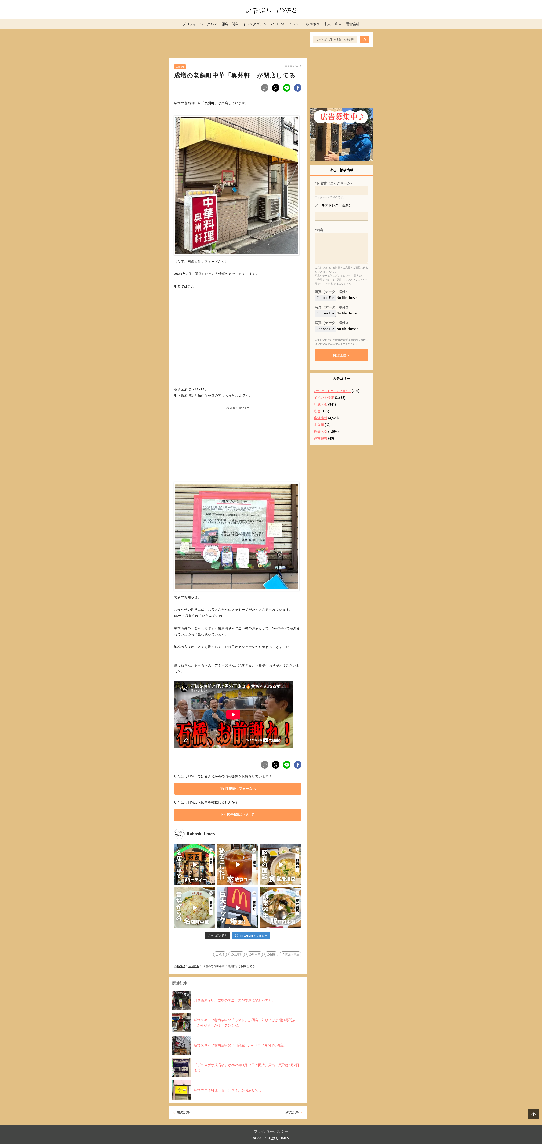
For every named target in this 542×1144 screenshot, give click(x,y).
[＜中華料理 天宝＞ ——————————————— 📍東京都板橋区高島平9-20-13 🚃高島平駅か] (194, 907)
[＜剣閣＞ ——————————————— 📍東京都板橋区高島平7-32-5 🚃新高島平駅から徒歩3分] (194, 864)
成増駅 (238, 954)
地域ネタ (320, 404)
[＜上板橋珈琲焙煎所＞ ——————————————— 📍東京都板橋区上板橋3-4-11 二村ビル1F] (237, 864)
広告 (338, 24)
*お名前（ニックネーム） (334, 183)
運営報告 (320, 438)
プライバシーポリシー (271, 1131)
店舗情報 (180, 66)
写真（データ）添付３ (332, 323)
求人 (327, 24)
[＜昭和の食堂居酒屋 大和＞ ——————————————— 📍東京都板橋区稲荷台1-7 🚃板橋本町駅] (280, 864)
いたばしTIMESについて (332, 391)
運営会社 (352, 24)
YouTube (277, 24)
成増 (221, 954)
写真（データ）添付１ (332, 292)
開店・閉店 (229, 24)
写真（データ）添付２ (332, 307)
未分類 (319, 425)
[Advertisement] (238, 43)
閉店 (273, 954)
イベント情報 (324, 398)
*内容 (319, 230)
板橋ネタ (313, 24)
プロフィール (193, 24)
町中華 (256, 954)
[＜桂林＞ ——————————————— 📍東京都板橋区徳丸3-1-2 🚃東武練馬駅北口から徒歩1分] (280, 907)
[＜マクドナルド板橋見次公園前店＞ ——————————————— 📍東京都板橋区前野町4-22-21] (237, 907)
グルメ (212, 24)
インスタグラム (254, 24)
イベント (295, 24)
